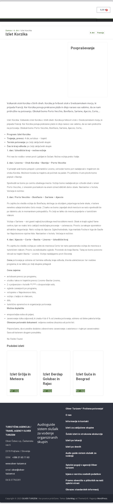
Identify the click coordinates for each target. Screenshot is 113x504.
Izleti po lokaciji (74, 440)
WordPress (102, 498)
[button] (48, 19)
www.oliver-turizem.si (16, 463)
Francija (100, 32)
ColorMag (70, 498)
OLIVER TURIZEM (29, 498)
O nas (69, 415)
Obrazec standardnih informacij (82, 489)
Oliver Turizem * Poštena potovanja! (84, 408)
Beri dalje (14, 391)
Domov (9, 30)
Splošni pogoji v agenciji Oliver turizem (81, 466)
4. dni (16, 30)
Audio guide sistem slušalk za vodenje (81, 454)
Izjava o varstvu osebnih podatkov (83, 474)
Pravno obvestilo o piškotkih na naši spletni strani (84, 482)
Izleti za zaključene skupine (80, 427)
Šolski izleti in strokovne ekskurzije (84, 434)
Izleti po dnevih (73, 446)
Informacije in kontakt (77, 421)
